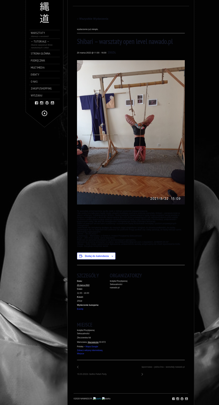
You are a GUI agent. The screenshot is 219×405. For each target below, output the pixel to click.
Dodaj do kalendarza (97, 256)
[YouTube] (52, 102)
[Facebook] (36, 102)
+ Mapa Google (91, 346)
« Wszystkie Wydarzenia (92, 19)
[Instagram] (41, 102)
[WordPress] (47, 102)
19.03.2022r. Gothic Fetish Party (92, 372)
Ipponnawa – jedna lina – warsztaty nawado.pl (162, 368)
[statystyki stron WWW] (97, 398)
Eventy (80, 309)
